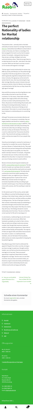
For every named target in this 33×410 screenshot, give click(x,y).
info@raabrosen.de (10, 390)
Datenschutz (7, 327)
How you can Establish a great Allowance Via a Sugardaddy (9, 279)
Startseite (6, 13)
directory (4, 49)
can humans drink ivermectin (12, 171)
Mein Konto (5, 407)
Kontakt (6, 320)
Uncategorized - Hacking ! (16, 13)
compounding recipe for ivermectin (16, 165)
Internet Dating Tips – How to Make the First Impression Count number (24, 279)
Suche (16, 407)
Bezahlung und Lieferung (11, 330)
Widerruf (6, 333)
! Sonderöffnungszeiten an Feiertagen (12, 362)
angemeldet (13, 298)
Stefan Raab (22, 20)
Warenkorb (25, 406)
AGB (5, 336)
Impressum (7, 323)
